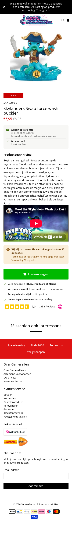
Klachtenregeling (13, 413)
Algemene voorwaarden (17, 374)
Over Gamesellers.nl (15, 370)
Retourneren (10, 405)
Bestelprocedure (13, 402)
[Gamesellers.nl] (36, 20)
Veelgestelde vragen (15, 416)
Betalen (7, 394)
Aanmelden (36, 486)
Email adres (11, 469)
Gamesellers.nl (28, 504)
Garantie (8, 409)
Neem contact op (13, 381)
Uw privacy (9, 377)
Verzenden (9, 398)
